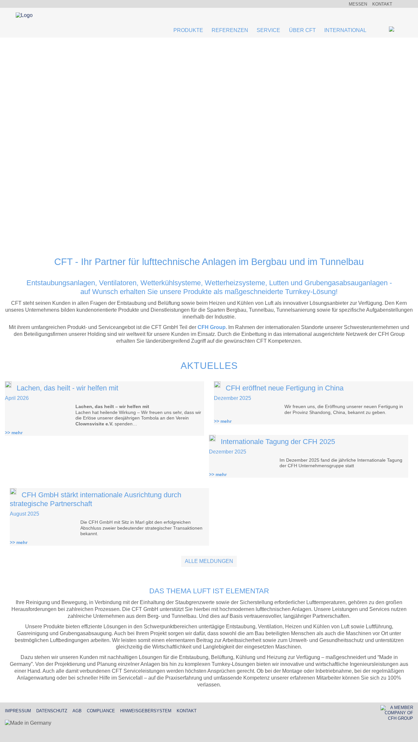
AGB (77, 710)
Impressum (18, 710)
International (345, 30)
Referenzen (230, 30)
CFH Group (212, 327)
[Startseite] (39, 16)
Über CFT (302, 30)
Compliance (101, 710)
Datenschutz (51, 710)
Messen (358, 4)
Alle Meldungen (209, 561)
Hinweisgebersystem (145, 710)
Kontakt (382, 4)
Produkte (188, 30)
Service (268, 30)
